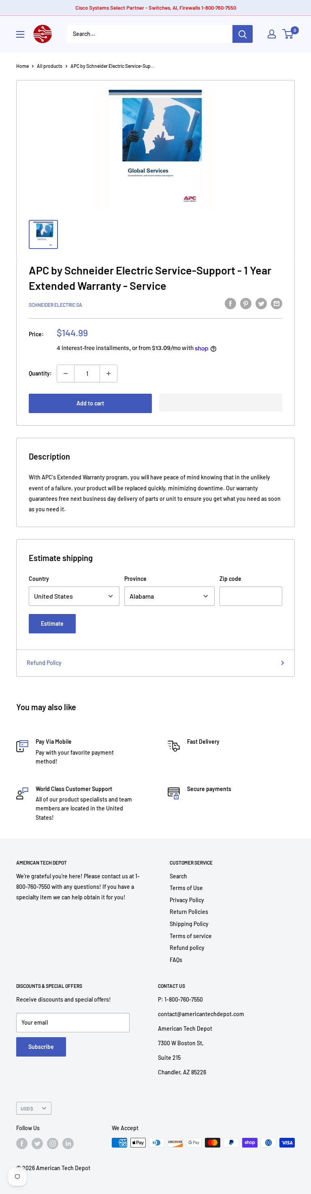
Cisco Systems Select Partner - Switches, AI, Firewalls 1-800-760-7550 (155, 7)
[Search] (242, 34)
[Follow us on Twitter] (37, 1143)
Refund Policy (44, 662)
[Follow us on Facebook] (22, 1143)
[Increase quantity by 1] (108, 373)
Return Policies (189, 911)
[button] (220, 402)
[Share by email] (276, 303)
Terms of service (191, 935)
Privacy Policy (187, 900)
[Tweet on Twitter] (261, 303)
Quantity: (40, 373)
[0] (288, 34)
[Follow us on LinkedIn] (68, 1143)
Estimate (52, 623)
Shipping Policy (189, 923)
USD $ (27, 1108)
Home (22, 66)
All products (49, 66)
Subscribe (41, 1046)
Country (39, 578)
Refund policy (187, 947)
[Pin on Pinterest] (245, 303)
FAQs (176, 959)
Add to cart (90, 403)
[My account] (272, 34)
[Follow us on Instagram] (52, 1143)
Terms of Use (186, 887)
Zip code (230, 578)
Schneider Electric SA (55, 305)
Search (178, 876)
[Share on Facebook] (230, 303)
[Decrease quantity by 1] (65, 373)
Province (135, 578)
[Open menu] (20, 34)
